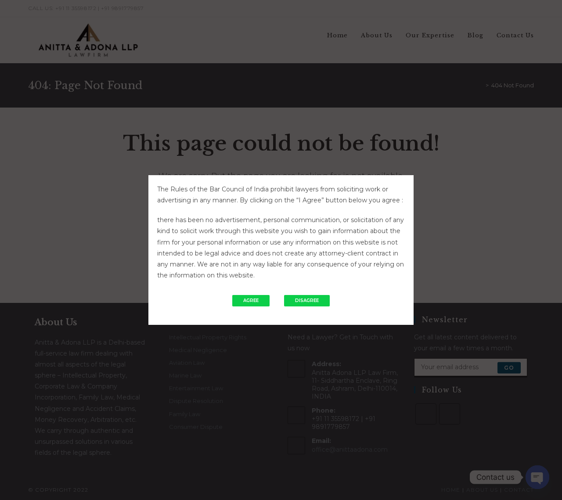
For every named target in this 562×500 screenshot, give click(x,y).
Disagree (307, 300)
